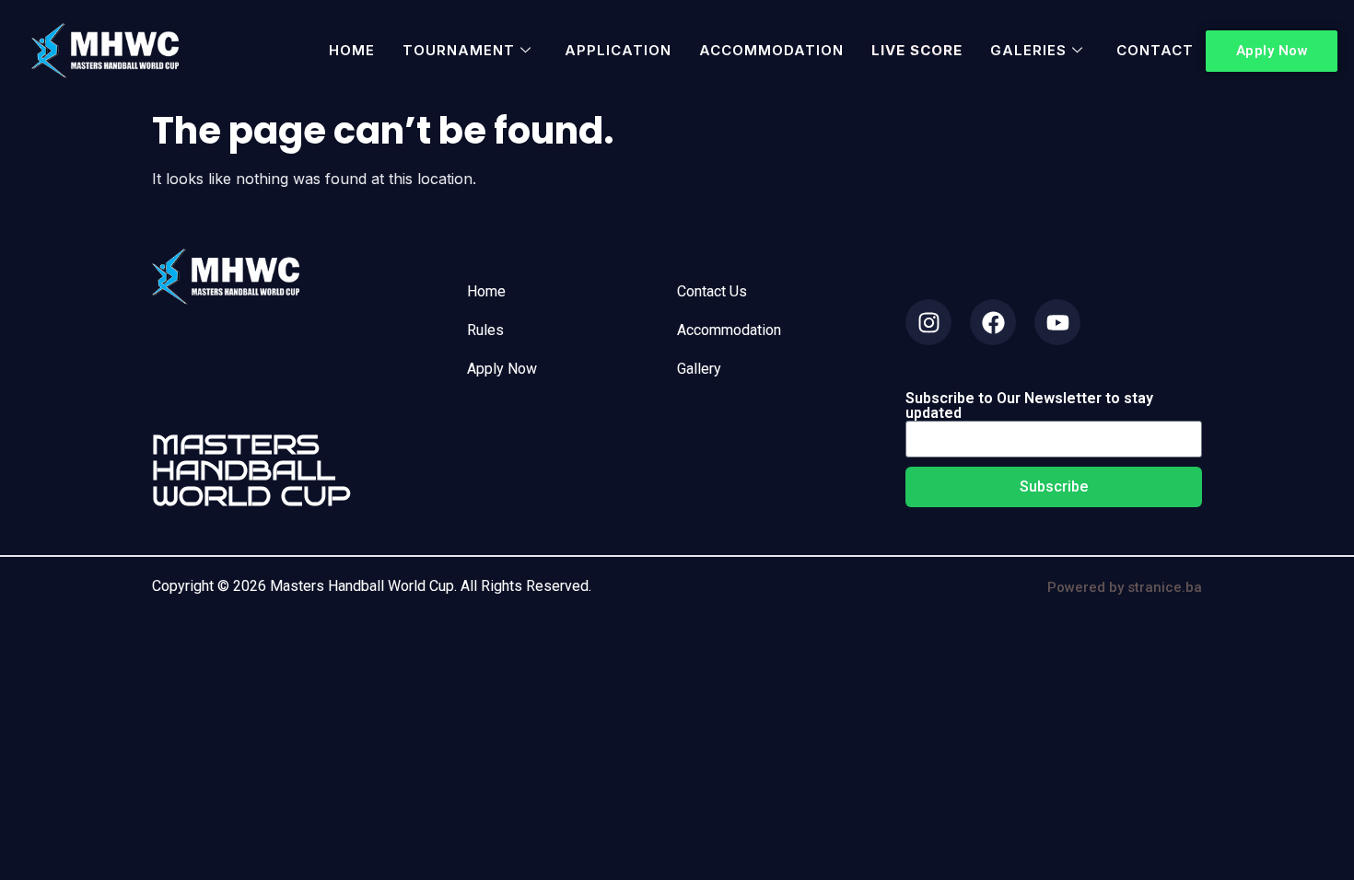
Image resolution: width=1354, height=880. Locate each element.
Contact (1155, 50)
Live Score (917, 50)
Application (618, 50)
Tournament (459, 50)
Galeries (1028, 50)
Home (352, 50)
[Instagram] (928, 322)
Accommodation (771, 50)
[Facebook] (993, 322)
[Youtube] (1057, 322)
